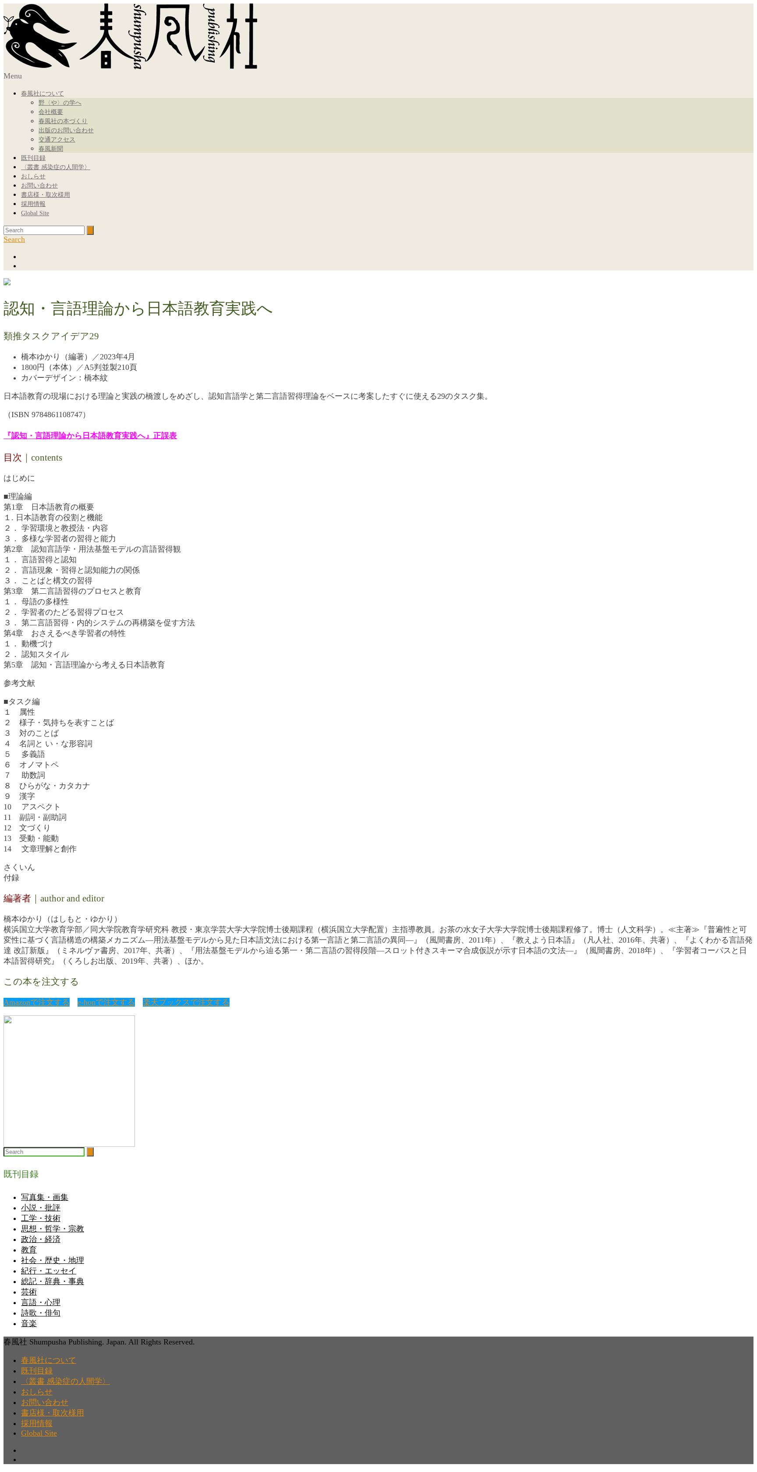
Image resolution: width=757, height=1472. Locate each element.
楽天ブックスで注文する (186, 1002)
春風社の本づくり (63, 121)
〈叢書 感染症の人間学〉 (55, 167)
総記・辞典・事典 (52, 1281)
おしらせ (33, 176)
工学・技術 (40, 1218)
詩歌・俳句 (40, 1313)
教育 (29, 1249)
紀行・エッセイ (48, 1270)
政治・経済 (40, 1239)
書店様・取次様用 (45, 195)
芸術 (29, 1292)
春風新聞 (51, 148)
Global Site (35, 213)
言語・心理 (40, 1302)
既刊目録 (33, 158)
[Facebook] (387, 256)
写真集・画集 (44, 1197)
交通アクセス (57, 139)
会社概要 (51, 112)
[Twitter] (387, 265)
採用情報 (33, 204)
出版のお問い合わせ (66, 130)
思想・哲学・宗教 (52, 1228)
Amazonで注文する (37, 1002)
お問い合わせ (39, 185)
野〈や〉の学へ (60, 102)
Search (14, 239)
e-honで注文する (106, 1002)
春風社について (42, 93)
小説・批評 (40, 1207)
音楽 (29, 1323)
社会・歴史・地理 (52, 1260)
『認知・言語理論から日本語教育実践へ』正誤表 (90, 435)
